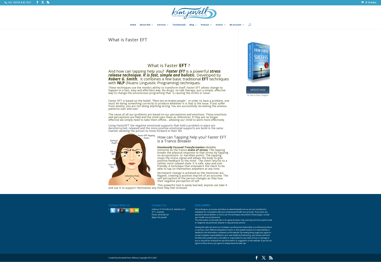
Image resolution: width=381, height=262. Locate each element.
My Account (235, 25)
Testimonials (179, 25)
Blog (191, 25)
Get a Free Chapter (259, 95)
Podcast (205, 25)
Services (161, 25)
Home (133, 25)
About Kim (145, 25)
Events (219, 25)
